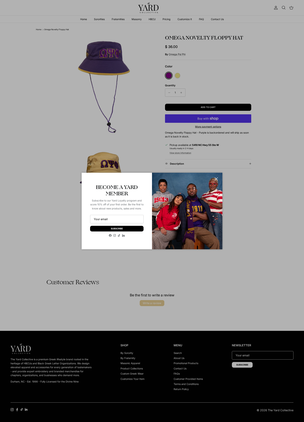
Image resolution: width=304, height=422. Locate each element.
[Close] (216, 179)
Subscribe (117, 228)
